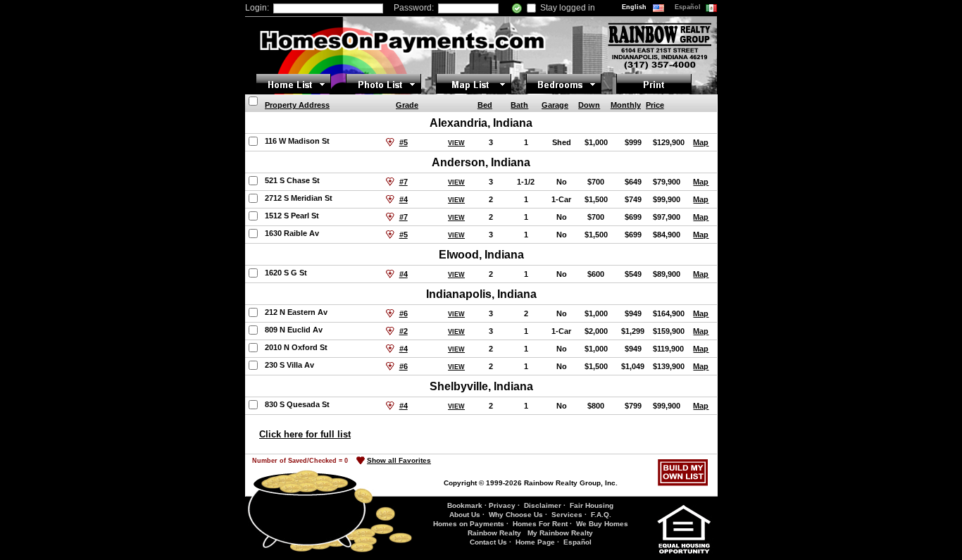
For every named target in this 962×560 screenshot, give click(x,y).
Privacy (502, 505)
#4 (403, 199)
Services (566, 514)
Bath (519, 105)
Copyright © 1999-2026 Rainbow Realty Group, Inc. (531, 483)
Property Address (297, 105)
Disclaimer (542, 505)
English (635, 7)
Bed (484, 105)
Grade (407, 105)
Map (700, 142)
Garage (555, 105)
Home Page (535, 542)
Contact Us (488, 542)
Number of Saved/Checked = (300, 460)
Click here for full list (305, 434)
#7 (403, 182)
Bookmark (464, 505)
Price (655, 105)
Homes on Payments (468, 524)
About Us (464, 514)
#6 (403, 313)
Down (589, 105)
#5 (403, 142)
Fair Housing (591, 505)
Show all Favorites (399, 460)
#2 (403, 331)
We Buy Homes (602, 524)
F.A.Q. (601, 514)
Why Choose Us (516, 514)
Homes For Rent (540, 524)
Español (689, 7)
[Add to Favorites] (390, 142)
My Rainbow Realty (560, 533)
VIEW (456, 143)
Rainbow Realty (494, 533)
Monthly (626, 105)
